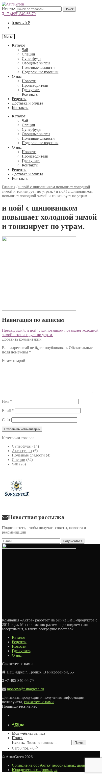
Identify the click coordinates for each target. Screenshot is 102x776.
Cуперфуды (31, 58)
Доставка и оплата (27, 103)
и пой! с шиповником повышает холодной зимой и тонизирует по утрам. (46, 189)
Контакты (30, 94)
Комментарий (13, 360)
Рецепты (19, 99)
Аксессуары (22, 451)
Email (8, 410)
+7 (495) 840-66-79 (20, 14)
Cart (25, 748)
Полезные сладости (38, 67)
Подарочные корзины (40, 72)
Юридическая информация (34, 770)
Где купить (31, 90)
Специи (28, 54)
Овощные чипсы (36, 63)
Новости (29, 81)
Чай (25, 50)
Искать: (8, 9)
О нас (17, 76)
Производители (35, 85)
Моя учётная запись (28, 733)
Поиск (69, 9)
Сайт (6, 420)
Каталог (19, 45)
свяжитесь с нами (39, 702)
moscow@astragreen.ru (25, 689)
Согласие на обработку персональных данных (51, 765)
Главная (8, 187)
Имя (7, 401)
